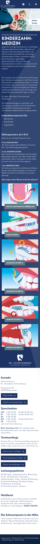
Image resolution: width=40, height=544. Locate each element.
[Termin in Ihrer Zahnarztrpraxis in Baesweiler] (23, 4)
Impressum (6, 538)
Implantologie (7, 479)
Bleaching (32, 474)
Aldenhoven (6, 523)
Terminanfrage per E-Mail (13, 458)
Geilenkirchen (31, 521)
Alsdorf (4, 521)
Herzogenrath (19, 523)
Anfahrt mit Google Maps (13, 402)
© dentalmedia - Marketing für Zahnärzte (20, 539)
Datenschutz (18, 538)
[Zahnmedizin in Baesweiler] (12, 4)
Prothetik (16, 484)
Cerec (3, 477)
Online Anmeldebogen (11, 464)
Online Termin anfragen (12, 451)
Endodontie (12, 477)
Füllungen (23, 477)
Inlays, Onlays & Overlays (26, 479)
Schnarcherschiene (9, 486)
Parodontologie (26, 481)
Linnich (33, 523)
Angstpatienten (20, 474)
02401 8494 (7, 395)
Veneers (22, 486)
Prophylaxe (6, 484)
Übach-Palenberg (16, 521)
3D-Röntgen (6, 474)
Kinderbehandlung (9, 481)
